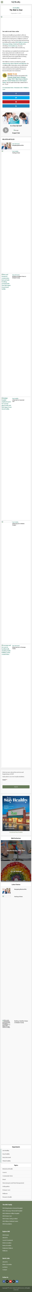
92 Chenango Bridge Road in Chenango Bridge (17, 77)
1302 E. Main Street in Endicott (19, 79)
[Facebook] (3, 1281)
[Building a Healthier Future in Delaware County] (8, 1081)
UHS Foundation (7, 1224)
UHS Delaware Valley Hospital (10, 1213)
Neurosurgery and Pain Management (13, 1183)
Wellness (4, 1193)
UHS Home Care (7, 1216)
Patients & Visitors (7, 1248)
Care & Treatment (7, 1240)
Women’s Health (7, 1197)
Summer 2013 (19, 87)
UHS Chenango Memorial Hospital (12, 1211)
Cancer (4, 1172)
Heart (4, 1179)
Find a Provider (6, 1245)
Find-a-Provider (7, 1264)
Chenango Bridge (7, 44)
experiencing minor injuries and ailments (14, 63)
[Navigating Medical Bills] (8, 891)
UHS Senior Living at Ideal (9, 1218)
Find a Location (6, 1243)
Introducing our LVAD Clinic (16, 850)
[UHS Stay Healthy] (16, 2)
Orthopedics (6, 1186)
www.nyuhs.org (12, 46)
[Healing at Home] (8, 956)
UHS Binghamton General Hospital (12, 1208)
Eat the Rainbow (16, 871)
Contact (4, 1269)
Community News (8, 87)
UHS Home (5, 1235)
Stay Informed (15, 143)
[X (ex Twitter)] (13, 1281)
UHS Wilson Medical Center (10, 1221)
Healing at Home (16, 152)
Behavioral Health (7, 1169)
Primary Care (6, 1190)
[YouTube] (10, 1281)
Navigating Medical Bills (18, 145)
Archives (4, 1267)
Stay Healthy (15, 151)
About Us (5, 1237)
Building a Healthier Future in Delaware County (21, 1021)
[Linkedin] (17, 1281)
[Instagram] (7, 1281)
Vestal (14, 44)
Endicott (21, 44)
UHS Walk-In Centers (21, 42)
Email (4, 780)
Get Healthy (16, 8)
